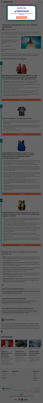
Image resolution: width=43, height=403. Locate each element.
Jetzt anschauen (21, 17)
